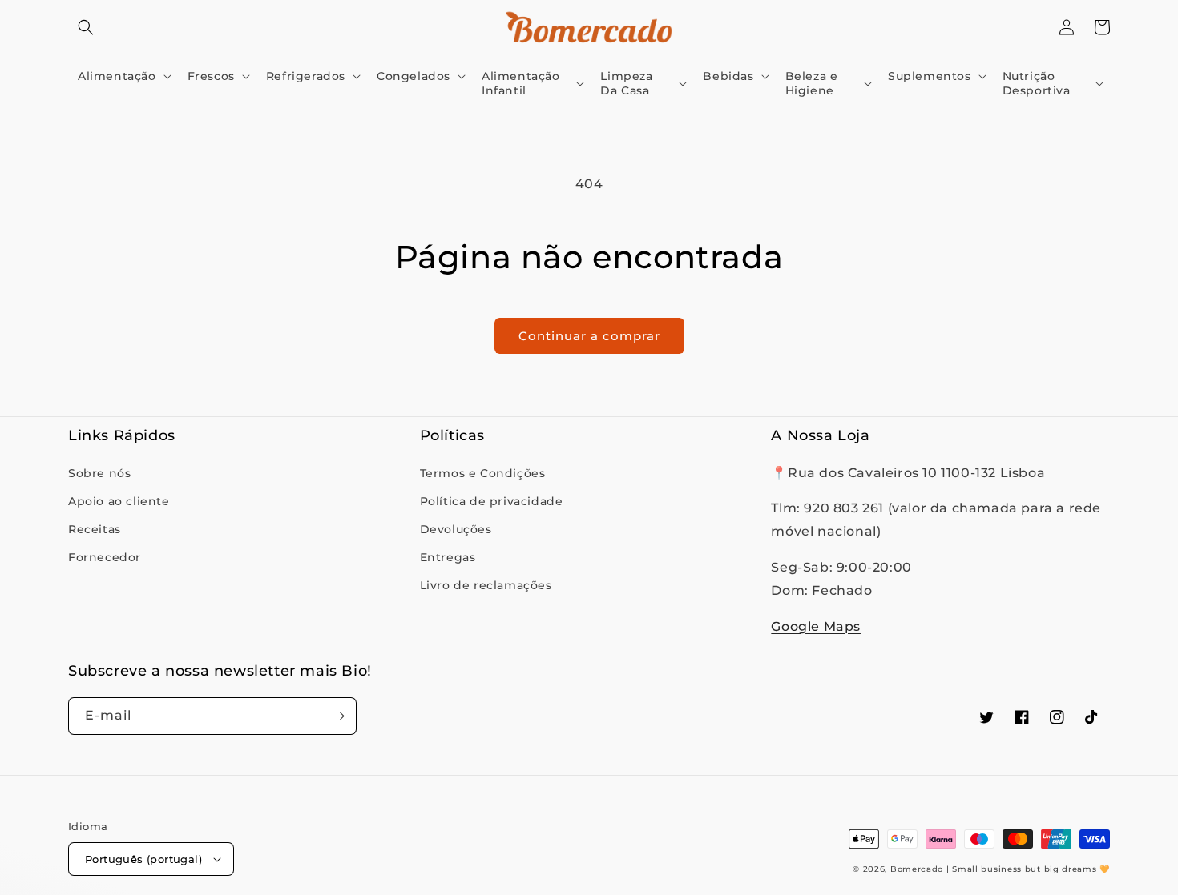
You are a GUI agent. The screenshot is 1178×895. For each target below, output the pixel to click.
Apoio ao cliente (119, 501)
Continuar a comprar (589, 335)
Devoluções (456, 529)
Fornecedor (104, 557)
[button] (85, 27)
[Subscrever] (338, 716)
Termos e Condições (483, 473)
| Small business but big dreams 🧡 (1028, 869)
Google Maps (816, 626)
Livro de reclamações (486, 585)
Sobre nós (99, 473)
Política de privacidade (491, 501)
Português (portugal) (143, 859)
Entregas (448, 557)
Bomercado (916, 869)
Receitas (94, 529)
